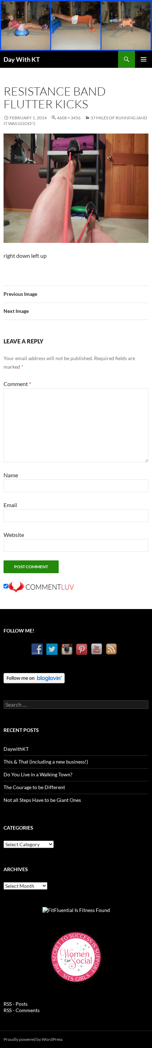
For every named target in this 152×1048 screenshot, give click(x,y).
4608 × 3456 (69, 117)
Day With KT (22, 59)
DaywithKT (16, 749)
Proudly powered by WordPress (33, 1039)
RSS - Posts (16, 1004)
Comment (17, 383)
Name (11, 475)
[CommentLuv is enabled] (41, 586)
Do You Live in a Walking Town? (38, 774)
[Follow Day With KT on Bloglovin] (34, 677)
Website (14, 534)
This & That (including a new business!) (46, 762)
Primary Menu (143, 59)
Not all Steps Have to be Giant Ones (42, 800)
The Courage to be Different (34, 787)
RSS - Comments (22, 1010)
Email (10, 504)
